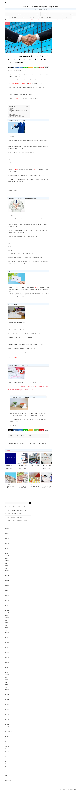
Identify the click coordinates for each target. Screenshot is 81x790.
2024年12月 (7, 575)
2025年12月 (7, 545)
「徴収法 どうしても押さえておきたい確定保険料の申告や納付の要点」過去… (46, 467)
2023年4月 (7, 625)
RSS (5, 2)
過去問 (45, 14)
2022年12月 (7, 635)
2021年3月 (7, 687)
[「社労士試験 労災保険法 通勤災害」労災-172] (34, 458)
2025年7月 (7, 558)
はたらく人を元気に (8, 731)
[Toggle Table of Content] (27, 107)
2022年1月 (7, 662)
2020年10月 (7, 699)
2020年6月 (7, 709)
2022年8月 (7, 645)
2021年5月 (7, 682)
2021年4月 (7, 684)
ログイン (6, 772)
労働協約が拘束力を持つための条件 (15, 108)
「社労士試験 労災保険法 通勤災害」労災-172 (34, 466)
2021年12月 (7, 664)
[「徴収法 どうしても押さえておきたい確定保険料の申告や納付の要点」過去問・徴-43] (46, 458)
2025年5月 (7, 563)
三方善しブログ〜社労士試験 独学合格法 (40, 6)
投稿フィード (7, 775)
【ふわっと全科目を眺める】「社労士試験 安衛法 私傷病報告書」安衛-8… (46, 487)
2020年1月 (7, 721)
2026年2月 (7, 540)
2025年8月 (7, 555)
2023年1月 (7, 632)
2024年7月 (7, 588)
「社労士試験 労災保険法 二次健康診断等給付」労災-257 (16, 520)
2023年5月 (7, 622)
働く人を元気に (27, 14)
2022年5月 (7, 652)
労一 (58, 17)
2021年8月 (7, 674)
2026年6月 (7, 531)
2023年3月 (7, 627)
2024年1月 (7, 602)
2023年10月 (7, 610)
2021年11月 (7, 667)
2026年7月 (7, 528)
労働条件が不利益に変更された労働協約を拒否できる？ (18, 110)
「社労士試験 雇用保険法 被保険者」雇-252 (13, 517)
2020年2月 (7, 719)
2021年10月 (7, 669)
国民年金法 (40, 17)
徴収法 (23, 17)
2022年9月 (7, 642)
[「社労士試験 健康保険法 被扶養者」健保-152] (34, 477)
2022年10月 (7, 640)
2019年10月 (7, 724)
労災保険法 (72, 14)
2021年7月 (7, 677)
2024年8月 (7, 585)
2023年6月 (7, 620)
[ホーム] (5, 19)
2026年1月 (7, 543)
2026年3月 (7, 538)
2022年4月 (7, 654)
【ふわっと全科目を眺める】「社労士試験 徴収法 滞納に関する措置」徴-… (22, 467)
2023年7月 (7, 617)
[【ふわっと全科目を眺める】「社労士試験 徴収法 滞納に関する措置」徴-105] (22, 458)
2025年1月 (7, 573)
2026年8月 (7, 526)
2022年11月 (7, 637)
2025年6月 (7, 560)
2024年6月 (7, 590)
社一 (67, 17)
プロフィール (9, 14)
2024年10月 (7, 580)
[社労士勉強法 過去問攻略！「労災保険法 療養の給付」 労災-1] (10, 458)
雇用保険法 (14, 17)
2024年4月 (7, 595)
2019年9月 (7, 726)
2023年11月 (7, 607)
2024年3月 (7, 597)
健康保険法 (32, 17)
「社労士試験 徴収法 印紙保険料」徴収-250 (13, 513)
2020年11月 (7, 697)
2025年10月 (7, 550)
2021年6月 (7, 679)
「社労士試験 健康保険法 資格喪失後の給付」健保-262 (16, 506)
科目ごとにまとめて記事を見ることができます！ (17, 116)
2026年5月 (7, 533)
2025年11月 (7, 548)
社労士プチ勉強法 (13, 19)
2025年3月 (7, 568)
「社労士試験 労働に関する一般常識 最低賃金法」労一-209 (16, 510)
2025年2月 (7, 570)
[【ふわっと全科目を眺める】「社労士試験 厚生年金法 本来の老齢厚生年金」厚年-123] (22, 477)
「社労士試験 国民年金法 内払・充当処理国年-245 (10, 486)
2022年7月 (7, 647)
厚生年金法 (49, 17)
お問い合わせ (18, 14)
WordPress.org (8, 780)
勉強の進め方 (36, 14)
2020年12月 (7, 694)
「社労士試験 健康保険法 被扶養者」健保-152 (34, 485)
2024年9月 (7, 583)
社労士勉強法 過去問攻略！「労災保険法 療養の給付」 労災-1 (10, 467)
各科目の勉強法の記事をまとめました (15, 115)
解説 (11, 109)
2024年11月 (7, 578)
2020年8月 (7, 704)
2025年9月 (7, 553)
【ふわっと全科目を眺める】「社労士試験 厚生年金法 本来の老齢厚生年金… (22, 487)
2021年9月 (7, 672)
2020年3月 (7, 716)
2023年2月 (7, 630)
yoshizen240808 (15, 435)
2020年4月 (7, 714)
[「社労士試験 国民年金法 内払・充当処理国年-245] (10, 477)
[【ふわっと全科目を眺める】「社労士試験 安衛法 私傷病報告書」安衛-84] (46, 477)
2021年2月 (7, 689)
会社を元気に (7, 733)
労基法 (54, 14)
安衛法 (63, 14)
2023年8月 (7, 615)
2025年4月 (7, 565)
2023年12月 (7, 605)
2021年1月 (7, 692)
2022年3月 (7, 657)
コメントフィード (8, 777)
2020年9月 (7, 702)
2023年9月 (7, 612)
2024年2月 (7, 600)
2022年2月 (7, 659)
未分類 (6, 758)
